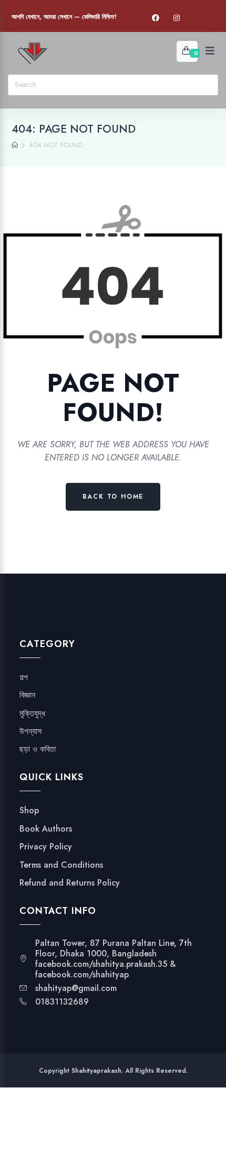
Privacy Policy (45, 847)
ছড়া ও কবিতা (37, 749)
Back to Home (113, 496)
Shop (29, 810)
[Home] (15, 145)
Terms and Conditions (61, 865)
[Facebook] (155, 18)
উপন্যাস (30, 731)
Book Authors (45, 829)
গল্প (23, 677)
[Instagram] (176, 18)
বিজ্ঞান (27, 695)
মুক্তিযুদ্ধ (32, 713)
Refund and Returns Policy (69, 883)
